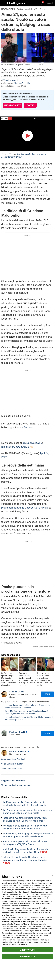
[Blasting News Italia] (16, 3)
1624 (4, 887)
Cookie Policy (22, 944)
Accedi (50, 3)
